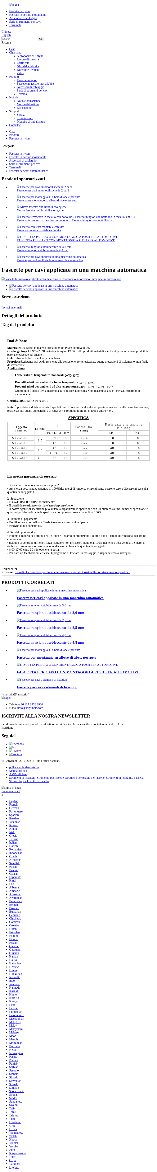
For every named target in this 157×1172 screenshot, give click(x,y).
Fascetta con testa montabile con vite (39, 230)
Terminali (15, 25)
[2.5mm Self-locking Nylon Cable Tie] (44, 620)
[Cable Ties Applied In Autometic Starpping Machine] (51, 590)
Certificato (23, 62)
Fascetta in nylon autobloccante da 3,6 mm (50, 613)
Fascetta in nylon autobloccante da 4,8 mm (42, 250)
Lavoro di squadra (28, 59)
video (20, 73)
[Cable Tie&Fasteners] (42, 679)
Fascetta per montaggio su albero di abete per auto (47, 200)
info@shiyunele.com (30, 707)
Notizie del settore (28, 104)
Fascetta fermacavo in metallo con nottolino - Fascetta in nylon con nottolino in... (65, 220)
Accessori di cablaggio (23, 18)
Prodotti (14, 76)
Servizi (21, 114)
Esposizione (24, 107)
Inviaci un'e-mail (12, 307)
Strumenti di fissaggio (22, 777)
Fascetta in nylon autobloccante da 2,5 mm (50, 628)
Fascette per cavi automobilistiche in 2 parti (43, 190)
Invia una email (11, 791)
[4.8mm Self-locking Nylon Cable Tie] (44, 635)
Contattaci (15, 125)
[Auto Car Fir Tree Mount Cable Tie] (48, 650)
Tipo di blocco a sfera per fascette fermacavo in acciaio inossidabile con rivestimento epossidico (72, 572)
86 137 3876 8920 (32, 704)
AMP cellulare (18, 774)
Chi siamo (15, 52)
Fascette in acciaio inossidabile (27, 14)
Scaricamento (25, 118)
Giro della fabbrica (28, 66)
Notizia (13, 97)
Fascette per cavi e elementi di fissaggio (47, 687)
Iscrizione (7, 727)
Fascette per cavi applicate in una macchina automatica (50, 260)
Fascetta (139, 777)
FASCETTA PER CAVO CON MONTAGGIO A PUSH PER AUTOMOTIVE (66, 240)
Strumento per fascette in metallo (29, 781)
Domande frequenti (28, 69)
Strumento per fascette (50, 777)
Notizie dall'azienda (29, 100)
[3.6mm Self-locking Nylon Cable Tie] (44, 605)
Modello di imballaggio (31, 121)
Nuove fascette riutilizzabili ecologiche (40, 210)
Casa (12, 49)
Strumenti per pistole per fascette (85, 777)
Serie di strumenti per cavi (25, 21)
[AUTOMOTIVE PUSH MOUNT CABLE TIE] (67, 664)
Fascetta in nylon (19, 11)
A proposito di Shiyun (30, 56)
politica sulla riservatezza (24, 767)
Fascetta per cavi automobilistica (28, 170)
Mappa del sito (18, 770)
